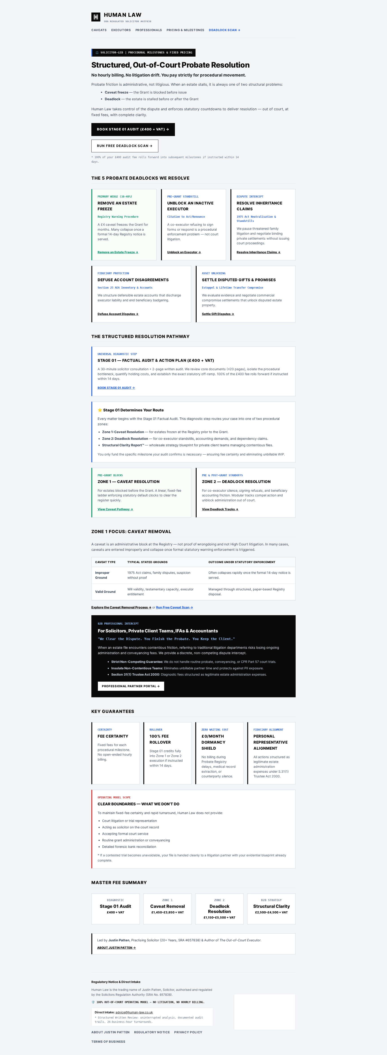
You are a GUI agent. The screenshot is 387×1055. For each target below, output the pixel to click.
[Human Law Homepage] (95, 17)
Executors (121, 30)
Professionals (148, 30)
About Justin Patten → (116, 947)
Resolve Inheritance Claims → (259, 252)
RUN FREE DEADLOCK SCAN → (125, 146)
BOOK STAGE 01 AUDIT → (116, 387)
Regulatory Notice (152, 1032)
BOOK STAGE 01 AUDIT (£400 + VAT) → (133, 129)
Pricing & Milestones (185, 30)
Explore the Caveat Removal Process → (121, 607)
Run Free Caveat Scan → (174, 607)
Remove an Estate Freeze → (118, 252)
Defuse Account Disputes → (118, 314)
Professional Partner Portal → (131, 686)
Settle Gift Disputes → (218, 314)
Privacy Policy (188, 1032)
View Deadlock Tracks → (220, 509)
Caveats (99, 30)
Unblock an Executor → (184, 252)
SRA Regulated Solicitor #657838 (127, 21)
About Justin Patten (110, 1032)
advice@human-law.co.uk (134, 1012)
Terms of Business (108, 1041)
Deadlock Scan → (225, 30)
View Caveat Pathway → (115, 509)
